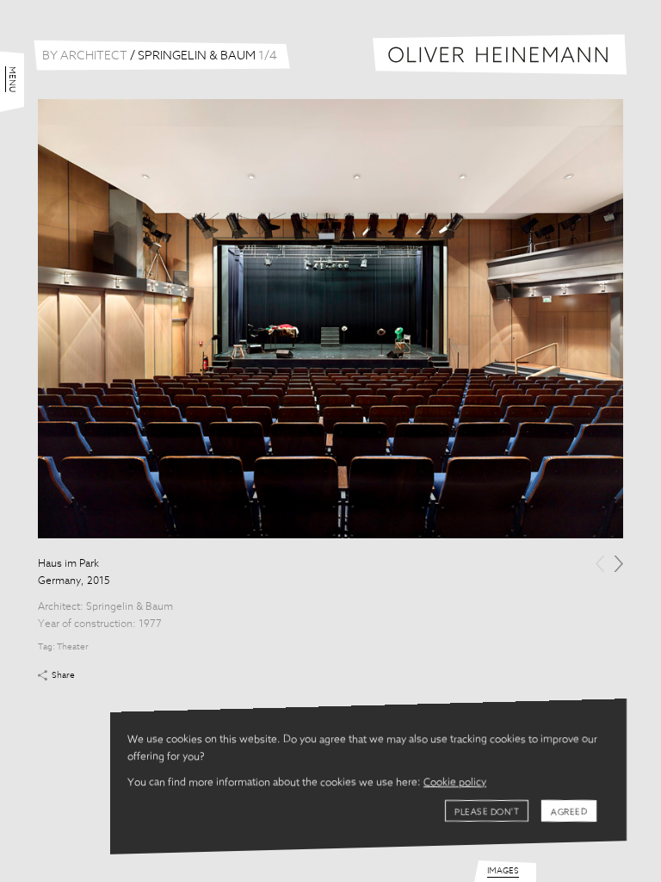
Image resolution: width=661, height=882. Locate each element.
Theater (73, 647)
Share (63, 675)
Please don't (486, 812)
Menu (12, 79)
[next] (618, 564)
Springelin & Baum (129, 607)
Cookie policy (454, 783)
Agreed (569, 812)
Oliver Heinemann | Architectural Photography (500, 54)
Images (503, 870)
